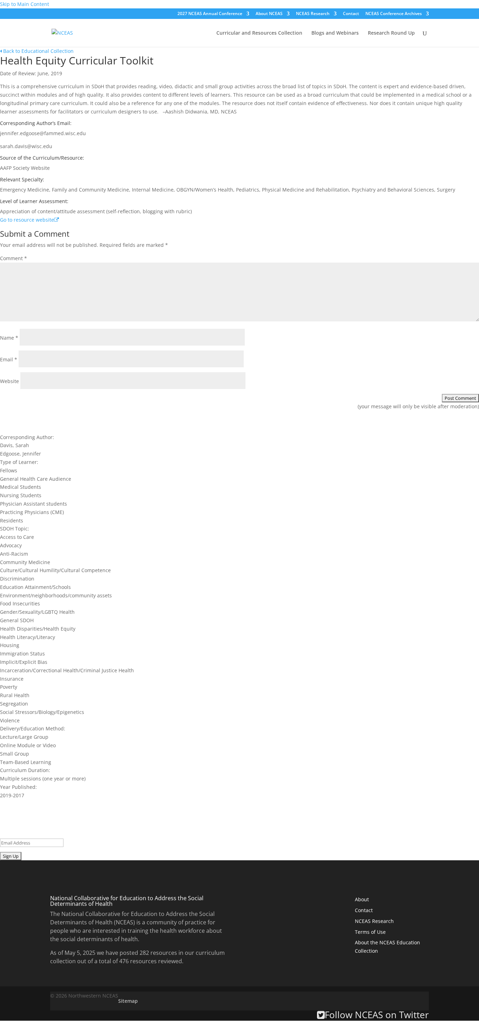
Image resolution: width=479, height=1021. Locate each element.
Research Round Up (391, 33)
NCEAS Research (313, 14)
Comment (13, 258)
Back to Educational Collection (38, 51)
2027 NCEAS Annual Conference (209, 14)
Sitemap (128, 1001)
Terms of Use (370, 932)
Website (9, 381)
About (362, 899)
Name (9, 337)
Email (8, 359)
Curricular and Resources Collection (259, 33)
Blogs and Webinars (335, 33)
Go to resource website (27, 219)
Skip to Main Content (24, 4)
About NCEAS (269, 14)
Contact (351, 14)
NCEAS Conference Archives (393, 14)
